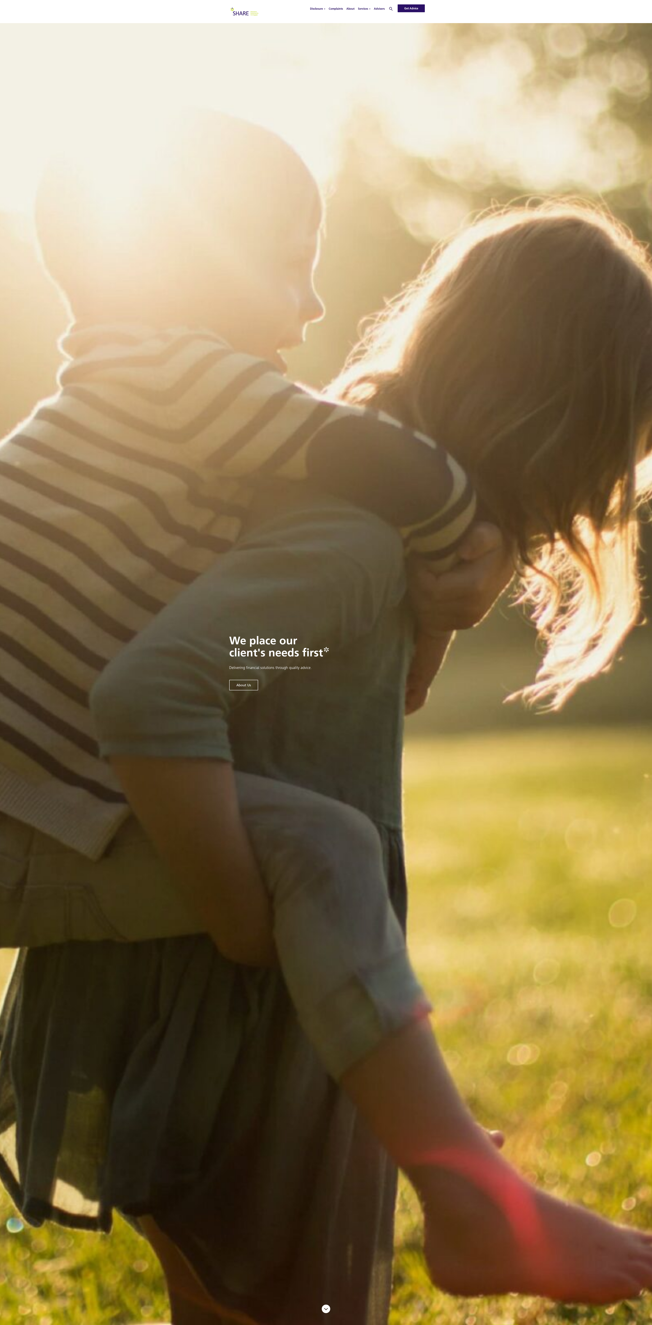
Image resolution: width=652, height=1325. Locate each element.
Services (363, 8)
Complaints (336, 8)
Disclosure (317, 8)
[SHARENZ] (244, 11)
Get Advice (411, 8)
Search (391, 8)
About (350, 8)
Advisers (379, 8)
